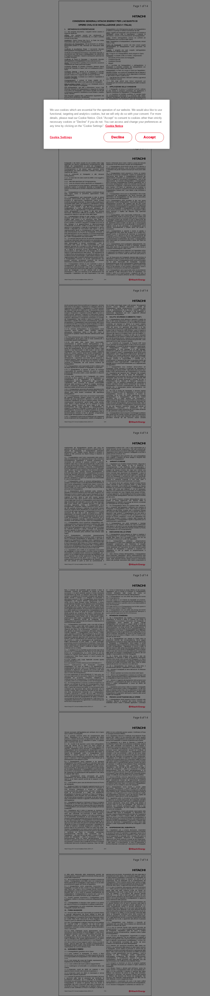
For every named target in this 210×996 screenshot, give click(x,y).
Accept (150, 137)
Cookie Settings (61, 137)
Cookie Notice (114, 125)
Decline (117, 137)
